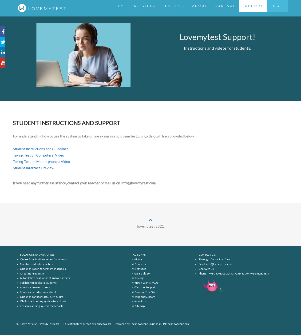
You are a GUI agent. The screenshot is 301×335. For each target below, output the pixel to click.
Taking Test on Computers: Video (38, 155)
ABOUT (199, 6)
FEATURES (173, 6)
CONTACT (224, 6)
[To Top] (150, 220)
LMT (122, 6)
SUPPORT (252, 6)
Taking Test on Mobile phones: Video (41, 161)
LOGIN (277, 6)
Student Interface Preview (33, 168)
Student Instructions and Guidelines (40, 149)
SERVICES (144, 6)
